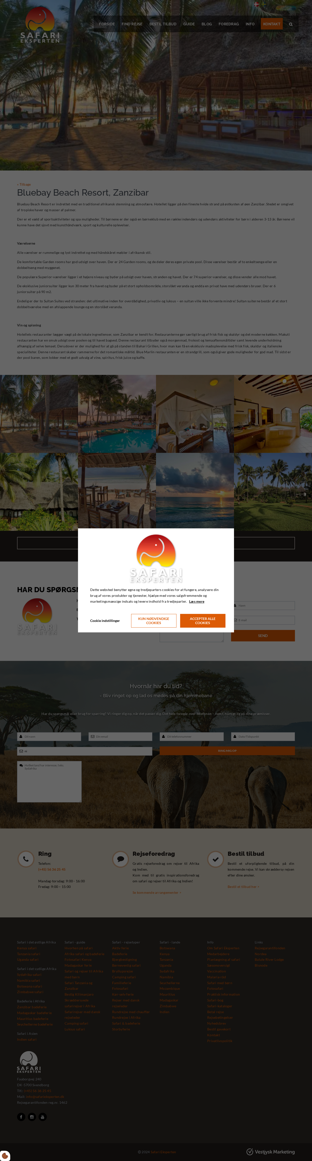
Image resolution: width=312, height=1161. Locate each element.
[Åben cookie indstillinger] (5, 1156)
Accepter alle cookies (202, 621)
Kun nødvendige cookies (153, 621)
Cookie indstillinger (105, 621)
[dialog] (156, 580)
